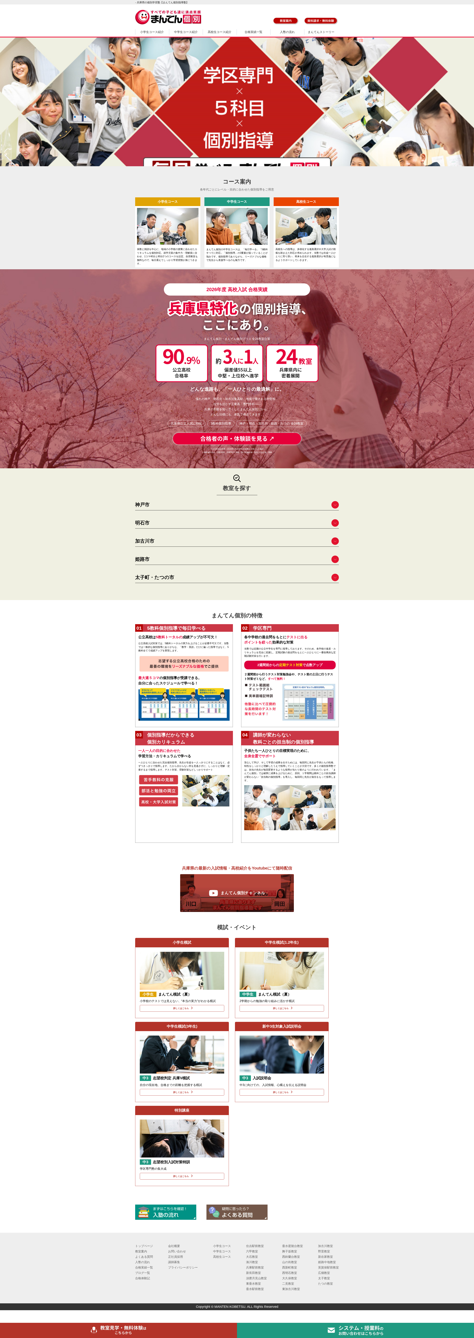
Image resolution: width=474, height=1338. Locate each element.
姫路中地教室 (327, 1262)
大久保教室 (289, 1278)
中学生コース (222, 1251)
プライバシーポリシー (183, 1267)
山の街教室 (289, 1262)
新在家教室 (325, 1256)
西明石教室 (289, 1272)
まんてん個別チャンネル (243, 893)
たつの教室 (325, 1283)
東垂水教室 (253, 1283)
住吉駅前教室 (255, 1246)
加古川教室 (325, 1246)
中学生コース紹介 (186, 32)
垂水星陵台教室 (292, 1246)
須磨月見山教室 (256, 1278)
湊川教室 (252, 1262)
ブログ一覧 (142, 1272)
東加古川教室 (291, 1289)
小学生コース (222, 1246)
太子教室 (324, 1278)
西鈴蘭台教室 (291, 1256)
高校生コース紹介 (219, 32)
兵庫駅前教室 (255, 1267)
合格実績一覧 (253, 32)
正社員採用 (175, 1256)
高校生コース (222, 1256)
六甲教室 (252, 1251)
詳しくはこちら (181, 1008)
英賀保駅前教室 (328, 1267)
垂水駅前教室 (255, 1289)
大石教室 (252, 1256)
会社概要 (174, 1246)
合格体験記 (142, 1278)
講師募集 (174, 1262)
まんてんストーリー (321, 32)
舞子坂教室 (289, 1251)
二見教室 (288, 1283)
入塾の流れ (287, 32)
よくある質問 (144, 1256)
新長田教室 (253, 1272)
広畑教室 (324, 1272)
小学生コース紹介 (152, 32)
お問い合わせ (177, 1251)
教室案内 (141, 1251)
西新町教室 (289, 1267)
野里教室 (324, 1251)
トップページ (144, 1246)
